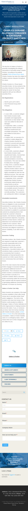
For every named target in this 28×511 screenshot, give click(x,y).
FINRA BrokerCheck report (16, 74)
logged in (12, 475)
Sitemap (14, 505)
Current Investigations (14, 26)
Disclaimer (21, 503)
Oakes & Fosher (9, 42)
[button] (26, 2)
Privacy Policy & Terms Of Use (11, 503)
